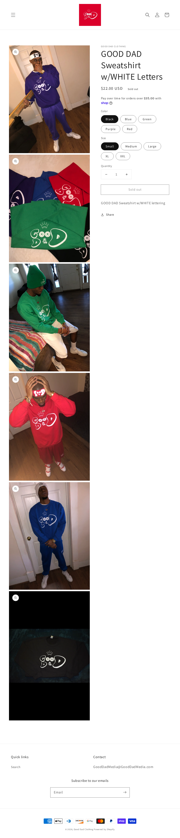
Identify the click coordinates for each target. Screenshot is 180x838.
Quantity (106, 166)
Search (16, 767)
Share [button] (110, 215)
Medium (131, 146)
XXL (123, 156)
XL (107, 156)
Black (110, 119)
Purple (111, 129)
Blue (128, 119)
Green (147, 119)
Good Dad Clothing (83, 829)
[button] (13, 15)
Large (152, 146)
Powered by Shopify (104, 829)
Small (110, 146)
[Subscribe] (125, 792)
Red (130, 129)
